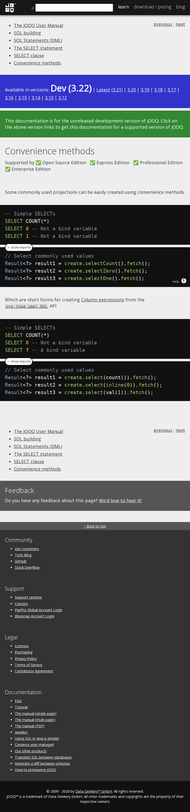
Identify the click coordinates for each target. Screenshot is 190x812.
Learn (123, 7)
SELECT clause (29, 55)
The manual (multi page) (35, 719)
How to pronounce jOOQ (35, 769)
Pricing (152, 7)
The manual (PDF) (30, 726)
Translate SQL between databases (43, 757)
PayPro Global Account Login (38, 610)
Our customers (27, 548)
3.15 (22, 98)
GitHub (20, 561)
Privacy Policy (26, 658)
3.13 (49, 98)
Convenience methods (37, 63)
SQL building (27, 33)
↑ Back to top (95, 526)
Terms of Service (28, 664)
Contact (21, 603)
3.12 (62, 98)
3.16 (9, 98)
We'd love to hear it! (120, 500)
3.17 (171, 90)
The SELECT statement (38, 48)
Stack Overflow (27, 567)
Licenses (22, 646)
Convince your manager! (34, 744)
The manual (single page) (35, 713)
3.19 (145, 90)
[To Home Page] (10, 12)
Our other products (31, 751)
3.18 (158, 90)
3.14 (36, 98)
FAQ (18, 700)
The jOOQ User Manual (38, 25)
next (180, 24)
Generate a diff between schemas (42, 763)
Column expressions (102, 300)
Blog (180, 7)
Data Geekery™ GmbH (93, 791)
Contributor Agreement (34, 671)
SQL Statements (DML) (38, 40)
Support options (28, 597)
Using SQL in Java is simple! (37, 738)
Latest (103, 90)
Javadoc (21, 732)
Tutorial (21, 707)
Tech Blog (23, 555)
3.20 (131, 90)
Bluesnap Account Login (34, 616)
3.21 (117, 90)
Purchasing (24, 652)
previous (163, 24)
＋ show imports (19, 247)
